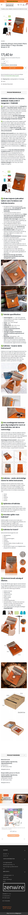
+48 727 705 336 (7, 908)
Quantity (3, 59)
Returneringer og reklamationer (10, 866)
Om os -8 (5, 856)
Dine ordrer (5, 877)
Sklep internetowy (13, 913)
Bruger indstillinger (7, 879)
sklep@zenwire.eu (5, 769)
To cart (13, 835)
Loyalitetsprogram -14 (8, 875)
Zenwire (3, 41)
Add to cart (12, 68)
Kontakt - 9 (6, 854)
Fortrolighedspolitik (7, 862)
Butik (4, 881)
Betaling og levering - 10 (8, 864)
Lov (4, 868)
